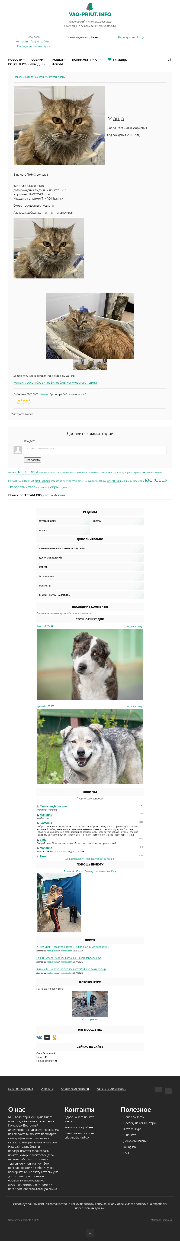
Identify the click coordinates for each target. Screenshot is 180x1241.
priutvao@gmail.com (78, 1137)
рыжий (124, 480)
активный (28, 480)
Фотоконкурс (47, 576)
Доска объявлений (50, 558)
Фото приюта (90, 1019)
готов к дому (62, 472)
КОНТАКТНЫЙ (14, 481)
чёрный (12, 472)
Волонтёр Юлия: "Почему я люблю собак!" (88, 871)
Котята (97, 521)
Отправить (32, 460)
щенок (64, 487)
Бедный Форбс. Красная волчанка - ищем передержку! (68, 958)
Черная (71, 472)
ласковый (27, 471)
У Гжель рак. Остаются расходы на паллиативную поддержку (72, 946)
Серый (88, 481)
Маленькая (93, 472)
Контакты (22, 41)
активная (113, 480)
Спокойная (81, 472)
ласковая (155, 479)
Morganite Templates (161, 1220)
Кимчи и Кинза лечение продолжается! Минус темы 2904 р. (71, 969)
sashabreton (66, 951)
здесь (68, 1121)
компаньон (42, 480)
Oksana (44, 394)
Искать (59, 495)
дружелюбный (99, 481)
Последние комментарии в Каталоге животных (63, 613)
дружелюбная (135, 481)
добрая (127, 472)
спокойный (106, 472)
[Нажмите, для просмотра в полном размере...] (59, 125)
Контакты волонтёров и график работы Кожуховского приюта (55, 382)
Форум (43, 567)
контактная (65, 481)
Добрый (54, 487)
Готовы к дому (57, 77)
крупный (116, 472)
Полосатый (18, 487)
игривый (42, 487)
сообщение (52, 951)
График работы (40, 41)
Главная (18, 77)
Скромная (138, 472)
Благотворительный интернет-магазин (62, 548)
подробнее (85, 1127)
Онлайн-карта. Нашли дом (54, 595)
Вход (140, 37)
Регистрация (126, 37)
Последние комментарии (33, 46)
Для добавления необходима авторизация (89, 858)
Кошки (43, 530)
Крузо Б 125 (43, 706)
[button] (131, 326)
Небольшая (149, 472)
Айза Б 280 (43, 626)
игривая (54, 480)
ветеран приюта (47, 472)
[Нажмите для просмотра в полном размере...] (49, 248)
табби (32, 487)
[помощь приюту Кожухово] (59, 902)
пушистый (78, 480)
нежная (158, 472)
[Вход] (39, 441)
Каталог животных (36, 77)
